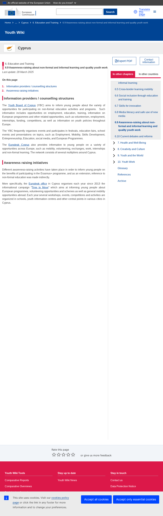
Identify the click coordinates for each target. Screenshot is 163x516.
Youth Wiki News (67, 480)
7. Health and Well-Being (132, 142)
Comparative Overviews (18, 486)
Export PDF (124, 61)
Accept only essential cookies (136, 499)
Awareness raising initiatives (22, 90)
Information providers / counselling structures (31, 86)
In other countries (148, 74)
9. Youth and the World (130, 155)
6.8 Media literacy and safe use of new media (138, 114)
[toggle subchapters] (114, 143)
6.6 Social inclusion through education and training (138, 97)
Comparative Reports (17, 480)
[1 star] (54, 454)
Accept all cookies (96, 499)
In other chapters (123, 74)
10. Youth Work (126, 161)
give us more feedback (98, 455)
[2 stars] (56, 454)
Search (110, 12)
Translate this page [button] (144, 12)
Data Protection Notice (123, 486)
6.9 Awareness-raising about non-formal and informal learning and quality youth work (137, 126)
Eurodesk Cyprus (18, 144)
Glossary (123, 168)
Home (8, 22)
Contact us (116, 480)
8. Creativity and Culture (131, 149)
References (124, 174)
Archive (122, 181)
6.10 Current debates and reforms (135, 136)
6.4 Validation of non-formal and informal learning (134, 81)
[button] (135, 12)
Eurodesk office (38, 183)
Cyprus (24, 22)
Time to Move (40, 187)
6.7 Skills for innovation (129, 105)
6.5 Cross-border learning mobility (135, 89)
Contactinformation (148, 61)
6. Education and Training (45, 22)
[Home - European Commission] (22, 12)
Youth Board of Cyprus (22, 105)
